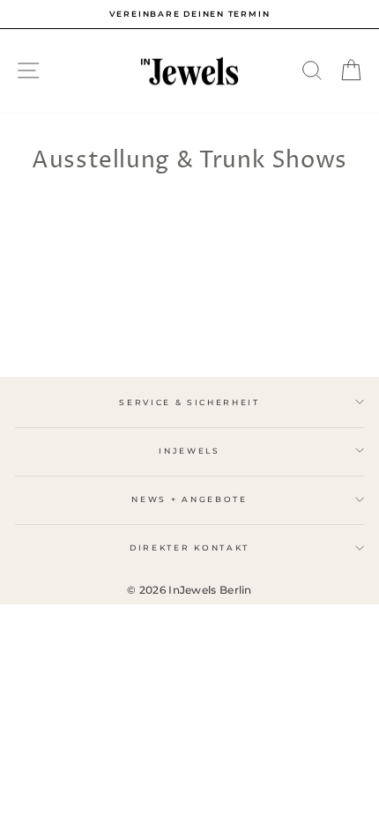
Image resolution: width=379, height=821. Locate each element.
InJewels (189, 450)
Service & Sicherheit (189, 402)
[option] (189, 14)
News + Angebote (189, 499)
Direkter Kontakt (189, 547)
